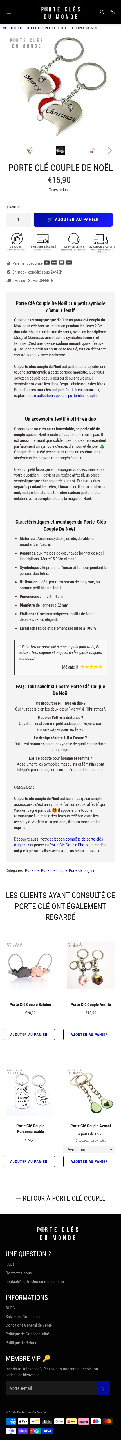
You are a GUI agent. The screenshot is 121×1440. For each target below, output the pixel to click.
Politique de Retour (21, 1342)
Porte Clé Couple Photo (69, 845)
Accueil (10, 28)
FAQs (10, 1264)
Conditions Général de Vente (29, 1325)
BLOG (10, 1308)
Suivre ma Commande (23, 1316)
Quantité (13, 207)
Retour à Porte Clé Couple (63, 1198)
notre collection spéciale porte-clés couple (62, 395)
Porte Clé (32, 870)
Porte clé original (82, 870)
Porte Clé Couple (35, 28)
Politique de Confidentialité (27, 1334)
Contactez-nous (19, 1273)
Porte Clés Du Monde (31, 1412)
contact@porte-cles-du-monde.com (35, 1281)
